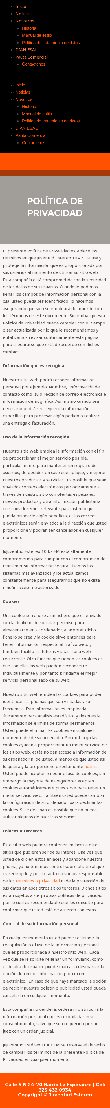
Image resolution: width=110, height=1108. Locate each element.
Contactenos (33, 64)
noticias (92, 766)
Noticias (24, 13)
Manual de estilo (37, 35)
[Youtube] (55, 161)
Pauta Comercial (32, 57)
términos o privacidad (38, 881)
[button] (55, 77)
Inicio (21, 6)
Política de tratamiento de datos (51, 42)
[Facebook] (18, 161)
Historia (29, 28)
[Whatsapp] (91, 161)
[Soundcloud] (73, 161)
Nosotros (25, 20)
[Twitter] (36, 161)
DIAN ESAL (26, 49)
